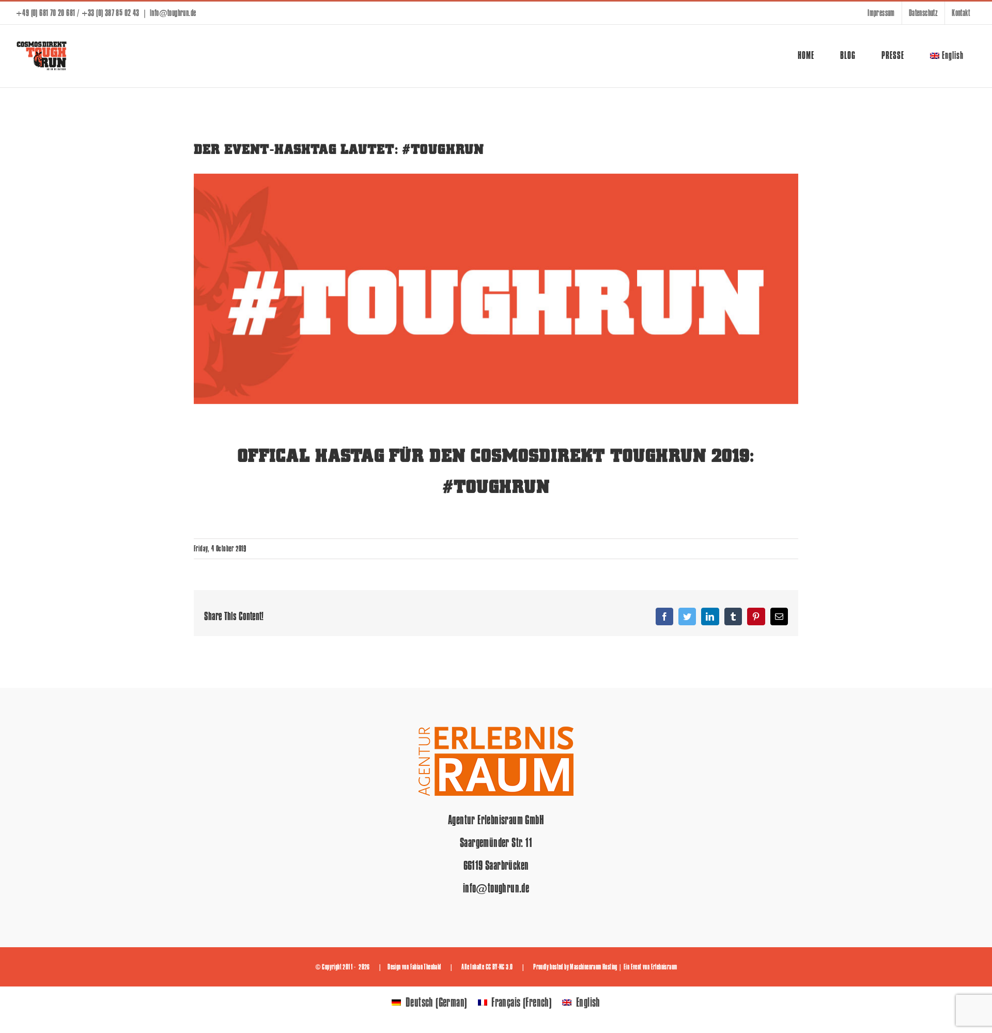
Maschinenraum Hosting (593, 967)
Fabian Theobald (425, 967)
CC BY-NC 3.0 (499, 967)
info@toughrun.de (173, 13)
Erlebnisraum (664, 967)
